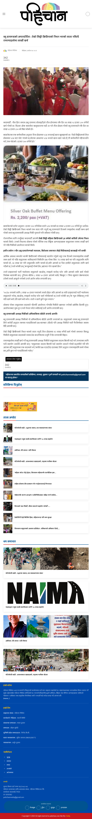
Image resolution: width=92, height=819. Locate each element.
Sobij (68, 816)
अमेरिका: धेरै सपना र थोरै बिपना (16, 640)
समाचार (9, 761)
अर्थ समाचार (10, 772)
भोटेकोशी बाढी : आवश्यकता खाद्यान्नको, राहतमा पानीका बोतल (27, 674)
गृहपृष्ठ (8, 757)
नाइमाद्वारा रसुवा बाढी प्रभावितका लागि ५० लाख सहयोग (25, 607)
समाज (8, 765)
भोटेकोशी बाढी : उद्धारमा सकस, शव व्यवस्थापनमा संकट (24, 573)
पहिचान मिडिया (12, 50)
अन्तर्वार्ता (9, 769)
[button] (4, 13)
